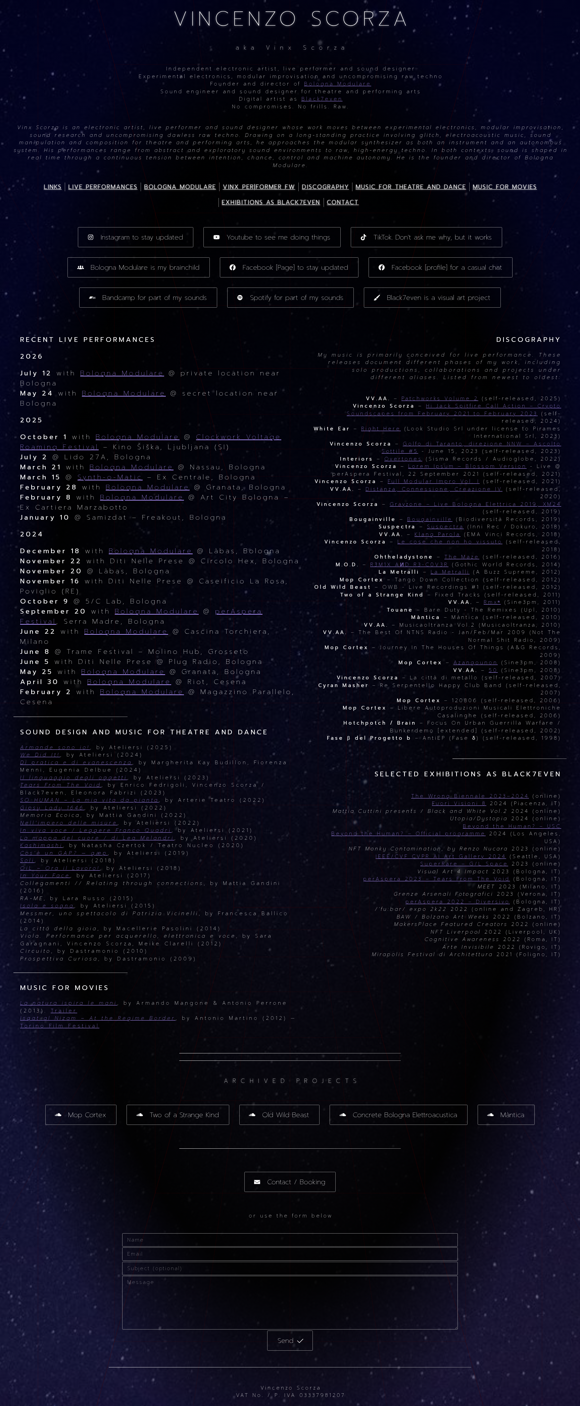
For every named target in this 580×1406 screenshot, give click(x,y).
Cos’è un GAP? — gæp (64, 853)
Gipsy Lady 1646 (52, 808)
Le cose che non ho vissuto (449, 541)
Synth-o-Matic (110, 477)
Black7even (322, 99)
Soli (27, 860)
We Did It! (40, 755)
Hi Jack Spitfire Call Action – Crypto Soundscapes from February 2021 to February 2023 (454, 409)
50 (493, 670)
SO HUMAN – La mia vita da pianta (89, 800)
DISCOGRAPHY (325, 187)
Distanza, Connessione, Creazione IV (434, 489)
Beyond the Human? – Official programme (408, 833)
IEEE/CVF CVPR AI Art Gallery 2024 (441, 856)
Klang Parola (438, 534)
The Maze (461, 557)
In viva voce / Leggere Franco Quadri (96, 830)
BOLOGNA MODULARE (180, 187)
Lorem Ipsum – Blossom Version (467, 466)
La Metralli (450, 572)
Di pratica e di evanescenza (76, 762)
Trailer (64, 1010)
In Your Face (45, 875)
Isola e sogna (47, 905)
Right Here (381, 428)
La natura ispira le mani (68, 1003)
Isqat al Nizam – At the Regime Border (98, 1018)
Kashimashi (41, 845)
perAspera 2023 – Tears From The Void (436, 879)
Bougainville (429, 519)
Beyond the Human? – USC (512, 826)
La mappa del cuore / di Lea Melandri (97, 838)
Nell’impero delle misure (68, 823)
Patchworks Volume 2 (439, 398)
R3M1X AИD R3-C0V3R (409, 564)
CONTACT (343, 202)
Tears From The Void (60, 785)
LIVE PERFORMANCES (103, 187)
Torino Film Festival (59, 1026)
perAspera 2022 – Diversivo (457, 901)
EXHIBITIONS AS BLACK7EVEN (271, 202)
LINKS (53, 187)
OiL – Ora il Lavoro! (60, 868)
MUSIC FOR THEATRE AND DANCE (411, 187)
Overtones (403, 459)
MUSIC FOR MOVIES (505, 187)
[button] (136, 237)
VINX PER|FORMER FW (259, 187)
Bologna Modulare (337, 84)
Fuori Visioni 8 (459, 803)
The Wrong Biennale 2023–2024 (470, 796)
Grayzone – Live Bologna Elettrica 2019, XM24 (475, 504)
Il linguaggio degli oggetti (73, 777)
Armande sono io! (55, 747)
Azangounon (475, 662)
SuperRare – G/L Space (464, 864)
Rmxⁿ (492, 602)
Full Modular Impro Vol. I (434, 481)
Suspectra (445, 526)
